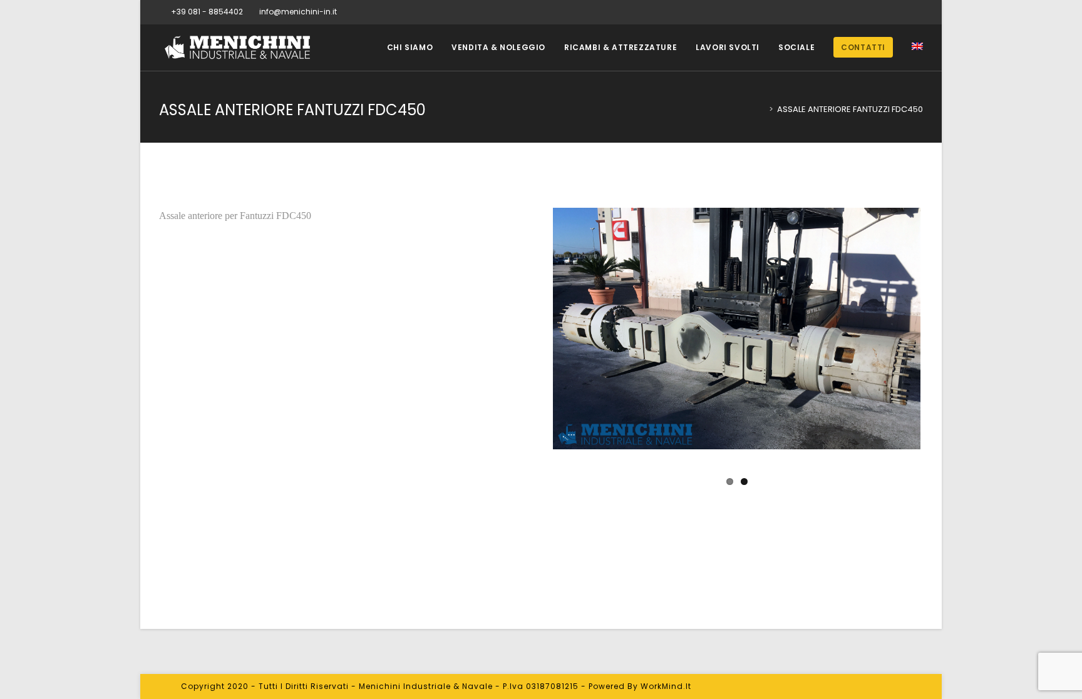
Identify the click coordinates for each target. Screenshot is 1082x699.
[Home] (762, 109)
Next (942, 350)
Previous (532, 350)
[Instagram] (917, 12)
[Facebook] (905, 12)
